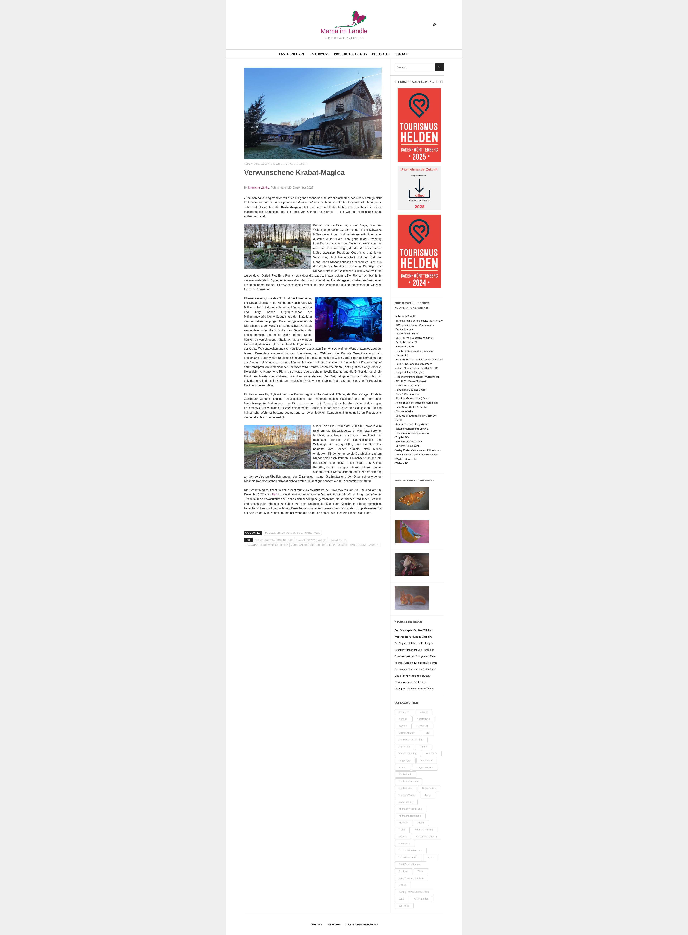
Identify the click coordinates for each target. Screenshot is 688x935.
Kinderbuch (405, 774)
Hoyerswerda (265, 540)
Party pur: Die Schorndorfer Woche (414, 688)
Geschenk (431, 753)
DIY (427, 733)
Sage (353, 545)
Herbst (402, 767)
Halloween (427, 760)
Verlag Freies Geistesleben (414, 892)
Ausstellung (423, 719)
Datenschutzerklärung (362, 924)
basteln (403, 726)
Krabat (300, 540)
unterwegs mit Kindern (411, 878)
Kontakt (402, 54)
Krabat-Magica (317, 540)
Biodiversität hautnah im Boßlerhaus (415, 669)
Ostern (402, 836)
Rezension (405, 843)
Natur (402, 829)
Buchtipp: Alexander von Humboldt (414, 649)
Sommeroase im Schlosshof (410, 682)
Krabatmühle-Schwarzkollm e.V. (266, 545)
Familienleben (291, 54)
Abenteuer (404, 712)
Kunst (428, 795)
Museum (403, 822)
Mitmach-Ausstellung (410, 809)
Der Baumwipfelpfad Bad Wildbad (414, 630)
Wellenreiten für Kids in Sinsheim (413, 636)
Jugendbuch (285, 540)
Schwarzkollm (369, 545)
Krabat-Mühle (338, 540)
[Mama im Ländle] (344, 22)
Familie (424, 746)
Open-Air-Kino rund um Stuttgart (413, 675)
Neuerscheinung (424, 829)
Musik (421, 822)
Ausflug (403, 719)
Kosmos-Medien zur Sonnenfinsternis (416, 662)
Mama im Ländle (258, 187)
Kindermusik (429, 788)
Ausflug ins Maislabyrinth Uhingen (414, 643)
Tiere (421, 871)
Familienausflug (408, 753)
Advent (424, 712)
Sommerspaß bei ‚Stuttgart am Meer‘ (415, 656)
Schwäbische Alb (408, 857)
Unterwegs (319, 54)
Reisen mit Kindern (426, 836)
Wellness (404, 906)
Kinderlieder (406, 788)
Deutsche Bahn (407, 733)
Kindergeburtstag (408, 781)
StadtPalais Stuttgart (410, 864)
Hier (274, 494)
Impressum (334, 924)
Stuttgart (403, 871)
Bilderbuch (423, 726)
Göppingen (405, 760)
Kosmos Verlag (407, 795)
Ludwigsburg (406, 802)
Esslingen (404, 746)
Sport (430, 857)
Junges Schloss (424, 767)
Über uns (316, 924)
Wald (402, 899)
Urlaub (403, 885)
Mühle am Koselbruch (305, 545)
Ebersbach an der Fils (411, 740)
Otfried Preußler (335, 545)
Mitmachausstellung (410, 816)
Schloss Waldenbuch (410, 850)
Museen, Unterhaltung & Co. (284, 533)
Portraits (380, 54)
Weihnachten (421, 899)
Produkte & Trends (350, 54)
